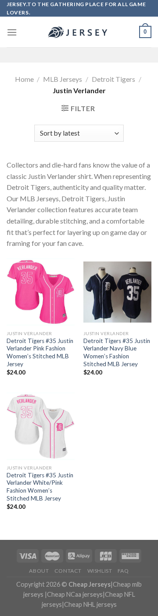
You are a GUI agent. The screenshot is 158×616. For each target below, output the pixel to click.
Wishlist (99, 570)
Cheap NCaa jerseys (75, 594)
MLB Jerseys (62, 79)
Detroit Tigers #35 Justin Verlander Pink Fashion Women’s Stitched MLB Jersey (40, 352)
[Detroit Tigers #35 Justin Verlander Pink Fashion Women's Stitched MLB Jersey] (41, 292)
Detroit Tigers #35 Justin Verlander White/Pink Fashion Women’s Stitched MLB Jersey (40, 487)
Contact (68, 570)
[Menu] (12, 32)
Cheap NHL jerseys (90, 604)
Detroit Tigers (113, 79)
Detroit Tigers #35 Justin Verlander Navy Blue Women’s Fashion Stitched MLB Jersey (116, 352)
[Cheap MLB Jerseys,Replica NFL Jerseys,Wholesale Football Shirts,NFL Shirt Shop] (79, 32)
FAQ (123, 570)
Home (24, 79)
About (39, 570)
